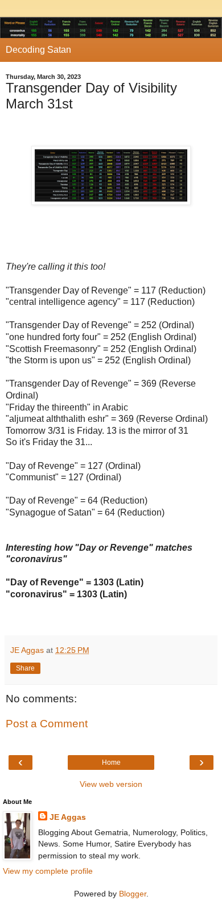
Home (111, 762)
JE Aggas (68, 817)
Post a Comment (47, 724)
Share (25, 668)
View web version (111, 784)
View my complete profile (48, 870)
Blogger (132, 893)
